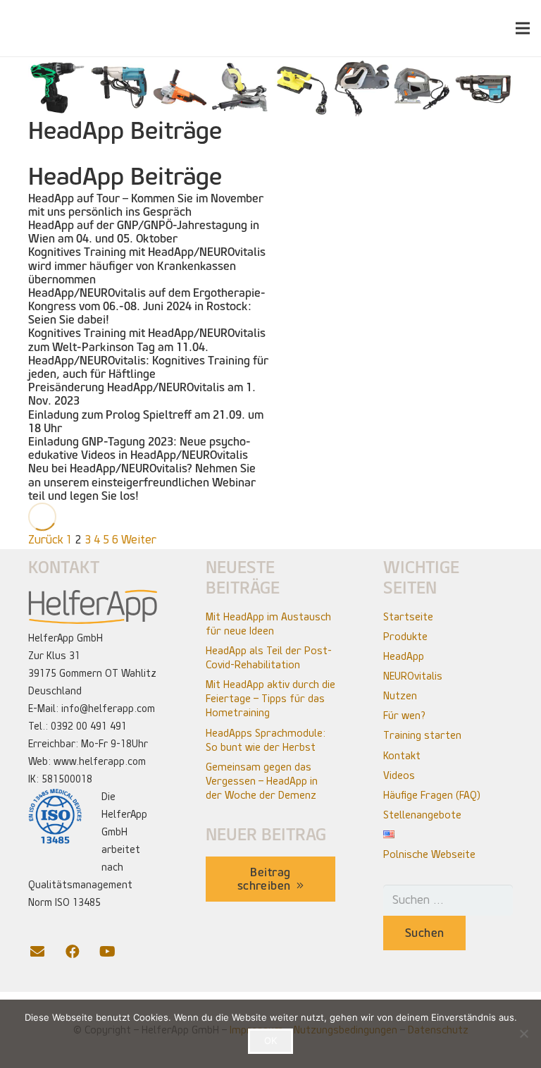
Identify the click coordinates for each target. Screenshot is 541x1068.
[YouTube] (116, 951)
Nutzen (400, 695)
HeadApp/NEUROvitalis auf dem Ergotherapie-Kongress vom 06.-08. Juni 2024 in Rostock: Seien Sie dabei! (147, 306)
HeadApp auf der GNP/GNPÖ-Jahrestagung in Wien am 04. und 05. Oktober (143, 232)
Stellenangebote (422, 815)
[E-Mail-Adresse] (45, 951)
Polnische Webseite (429, 854)
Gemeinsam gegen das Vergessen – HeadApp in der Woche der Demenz (262, 781)
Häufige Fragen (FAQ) (431, 795)
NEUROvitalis (412, 676)
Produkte (405, 636)
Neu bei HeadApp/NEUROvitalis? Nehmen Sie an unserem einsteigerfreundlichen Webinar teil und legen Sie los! (142, 482)
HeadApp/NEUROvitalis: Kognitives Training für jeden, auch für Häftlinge (148, 367)
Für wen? (404, 715)
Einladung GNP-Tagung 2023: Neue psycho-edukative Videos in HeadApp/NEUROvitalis (139, 448)
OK (270, 1040)
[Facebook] (81, 951)
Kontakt (402, 755)
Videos (399, 775)
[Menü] (522, 28)
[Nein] (523, 1033)
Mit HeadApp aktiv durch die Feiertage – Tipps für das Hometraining (270, 698)
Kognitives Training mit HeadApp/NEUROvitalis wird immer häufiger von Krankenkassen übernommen (147, 265)
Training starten (422, 735)
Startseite (408, 616)
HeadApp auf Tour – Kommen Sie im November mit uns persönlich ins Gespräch (145, 205)
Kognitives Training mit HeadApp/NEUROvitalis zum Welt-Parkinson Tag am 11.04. (147, 339)
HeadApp (403, 656)
